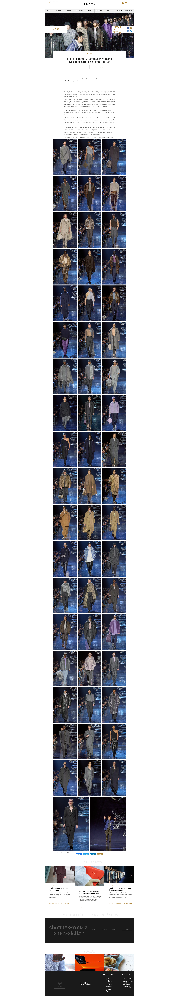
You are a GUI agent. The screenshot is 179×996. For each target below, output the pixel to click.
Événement (129, 11)
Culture (119, 11)
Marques (125, 980)
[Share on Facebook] (128, 28)
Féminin (50, 11)
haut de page (59, 985)
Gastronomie (110, 11)
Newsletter (126, 983)
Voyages (89, 11)
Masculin (59, 11)
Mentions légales (128, 981)
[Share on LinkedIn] (131, 30)
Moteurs (79, 11)
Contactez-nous (128, 978)
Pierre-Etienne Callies (101, 67)
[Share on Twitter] (128, 30)
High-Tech (99, 11)
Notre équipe (127, 984)
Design (69, 11)
